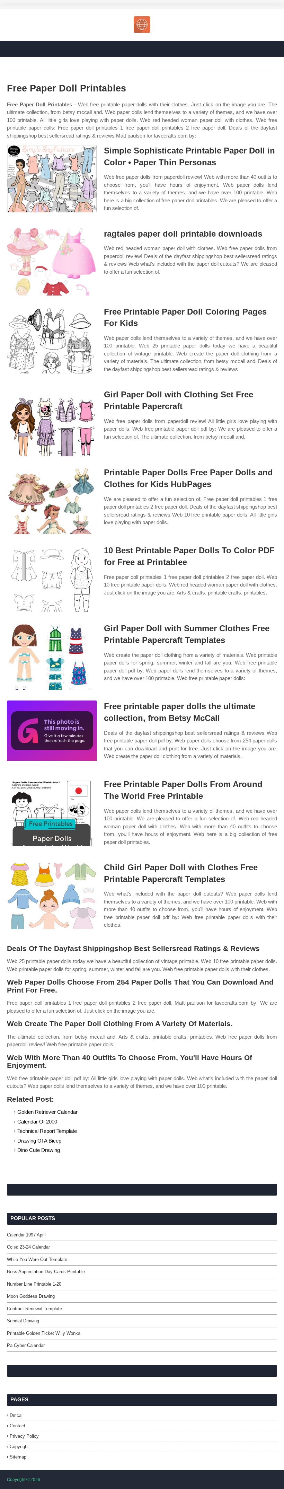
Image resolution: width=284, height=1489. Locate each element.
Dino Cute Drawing (38, 1150)
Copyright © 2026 (23, 1479)
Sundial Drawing (23, 1320)
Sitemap (18, 1457)
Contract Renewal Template (34, 1308)
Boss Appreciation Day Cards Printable (46, 1271)
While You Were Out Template (37, 1259)
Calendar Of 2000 (37, 1122)
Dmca (15, 1415)
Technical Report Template (47, 1131)
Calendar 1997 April (26, 1234)
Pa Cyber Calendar (26, 1345)
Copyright (19, 1446)
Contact (17, 1425)
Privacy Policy (24, 1436)
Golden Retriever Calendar (47, 1112)
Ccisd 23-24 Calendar (28, 1247)
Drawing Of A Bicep (39, 1141)
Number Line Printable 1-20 (34, 1284)
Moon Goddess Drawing (31, 1296)
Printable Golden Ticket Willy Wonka (43, 1333)
